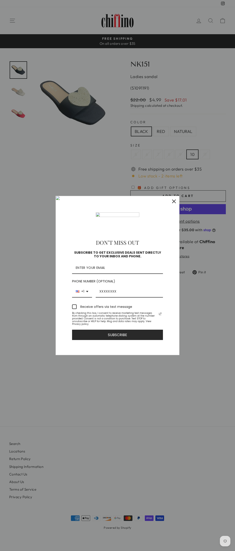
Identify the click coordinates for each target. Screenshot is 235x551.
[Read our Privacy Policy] (160, 314)
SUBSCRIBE (117, 334)
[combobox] (82, 292)
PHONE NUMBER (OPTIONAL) (93, 281)
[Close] (173, 201)
